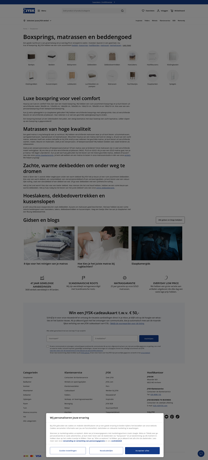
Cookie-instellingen (68, 450)
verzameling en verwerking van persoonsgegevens (84, 441)
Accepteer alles (142, 450)
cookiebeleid (116, 441)
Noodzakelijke (106, 450)
